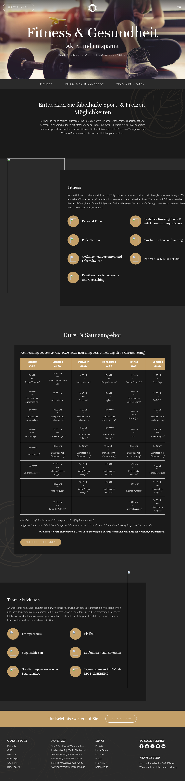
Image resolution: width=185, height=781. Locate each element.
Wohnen (11, 754)
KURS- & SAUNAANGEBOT (84, 84)
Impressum (101, 762)
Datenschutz (101, 766)
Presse (98, 758)
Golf (9, 750)
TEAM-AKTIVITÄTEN (130, 84)
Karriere (99, 754)
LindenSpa (78, 54)
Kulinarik (11, 746)
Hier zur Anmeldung (166, 767)
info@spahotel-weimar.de (70, 762)
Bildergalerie (13, 766)
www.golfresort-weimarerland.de (68, 766)
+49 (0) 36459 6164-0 (71, 754)
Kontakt (99, 746)
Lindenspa (12, 758)
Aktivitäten (12, 762)
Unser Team (101, 750)
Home (61, 54)
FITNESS (46, 84)
